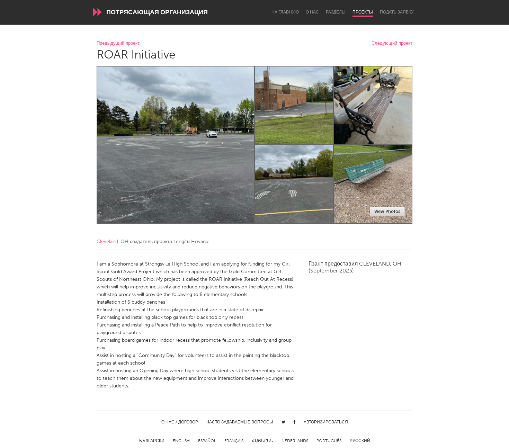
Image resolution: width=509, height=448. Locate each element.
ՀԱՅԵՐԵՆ (262, 440)
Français (233, 440)
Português (328, 440)
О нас (312, 12)
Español (207, 440)
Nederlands (295, 440)
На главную (285, 12)
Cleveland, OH (112, 241)
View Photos (387, 211)
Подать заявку (397, 12)
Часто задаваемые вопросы (239, 422)
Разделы (336, 12)
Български (151, 440)
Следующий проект (392, 43)
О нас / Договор (179, 422)
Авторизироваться (326, 422)
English (181, 440)
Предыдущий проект (118, 43)
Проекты (362, 12)
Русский (360, 440)
